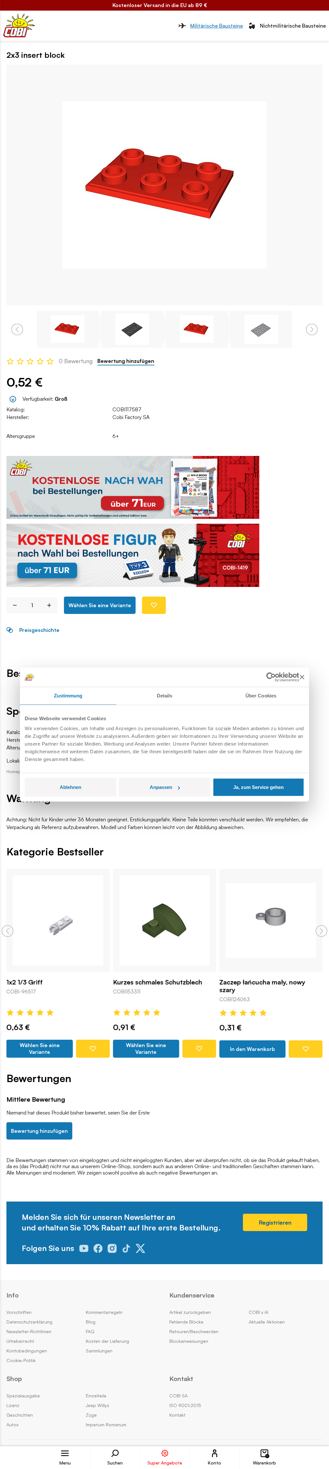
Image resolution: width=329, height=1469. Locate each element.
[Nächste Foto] (312, 329)
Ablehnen (70, 787)
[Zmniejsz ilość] (12, 605)
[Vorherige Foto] (17, 329)
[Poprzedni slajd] (7, 931)
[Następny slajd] (321, 931)
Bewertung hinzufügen (125, 361)
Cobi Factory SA (130, 417)
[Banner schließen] (302, 677)
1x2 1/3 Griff (24, 982)
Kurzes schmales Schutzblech (157, 982)
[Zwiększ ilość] (52, 605)
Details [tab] (165, 695)
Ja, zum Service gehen (258, 787)
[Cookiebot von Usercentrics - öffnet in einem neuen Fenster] (271, 677)
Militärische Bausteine (216, 25)
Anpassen (161, 787)
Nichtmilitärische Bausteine (293, 25)
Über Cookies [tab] (260, 695)
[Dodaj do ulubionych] (154, 605)
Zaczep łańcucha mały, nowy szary (262, 986)
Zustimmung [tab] (68, 695)
